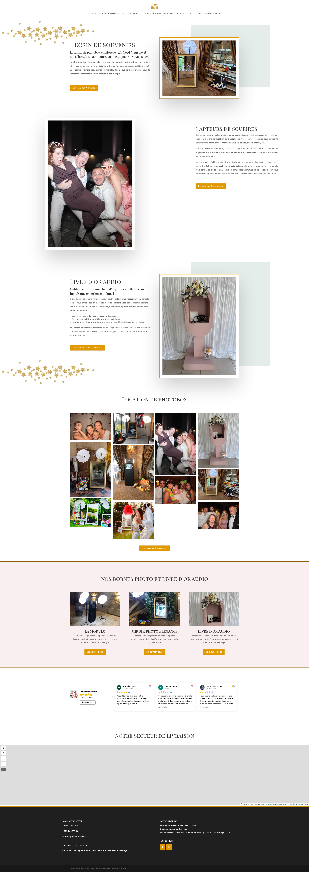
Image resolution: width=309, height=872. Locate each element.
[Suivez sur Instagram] (169, 847)
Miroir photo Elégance (154, 631)
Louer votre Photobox (84, 87)
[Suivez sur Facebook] (162, 847)
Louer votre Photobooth (210, 186)
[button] (237, 697)
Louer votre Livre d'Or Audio (87, 347)
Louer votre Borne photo (154, 548)
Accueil (92, 14)
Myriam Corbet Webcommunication (108, 868)
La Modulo (134, 14)
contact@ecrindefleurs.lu (74, 836)
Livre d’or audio (152, 14)
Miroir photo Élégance (113, 14)
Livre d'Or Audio (214, 631)
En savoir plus (95, 651)
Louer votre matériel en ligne (204, 14)
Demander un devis (174, 14)
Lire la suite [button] (121, 707)
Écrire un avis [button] (87, 702)
